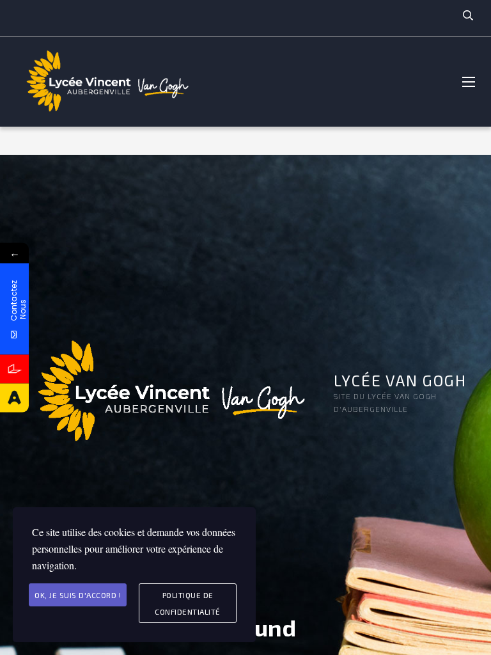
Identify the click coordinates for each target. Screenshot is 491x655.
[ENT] (14, 369)
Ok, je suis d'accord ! (78, 594)
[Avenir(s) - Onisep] (14, 398)
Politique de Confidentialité (188, 603)
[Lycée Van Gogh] (105, 81)
